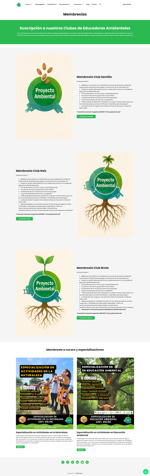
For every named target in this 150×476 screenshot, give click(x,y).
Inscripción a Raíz (24, 219)
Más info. (20, 447)
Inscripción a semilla (86, 116)
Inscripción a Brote (85, 318)
